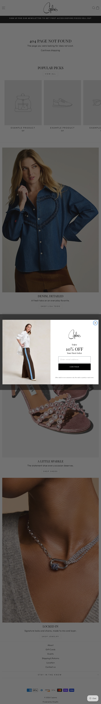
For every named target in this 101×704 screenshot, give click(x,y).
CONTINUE (74, 367)
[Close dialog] (95, 323)
